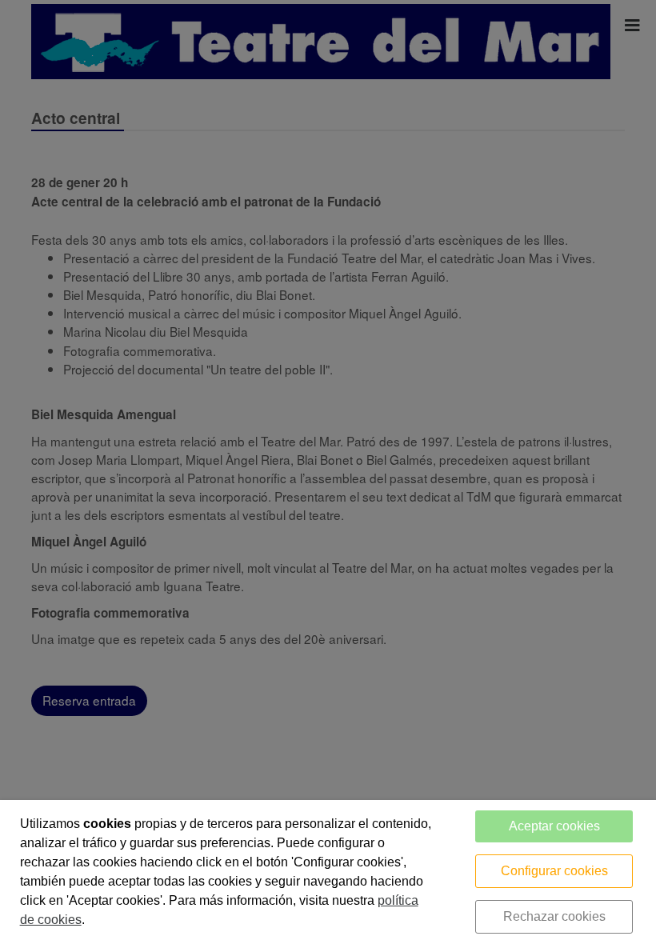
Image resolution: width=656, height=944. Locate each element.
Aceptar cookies (554, 826)
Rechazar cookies (554, 916)
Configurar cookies (554, 871)
